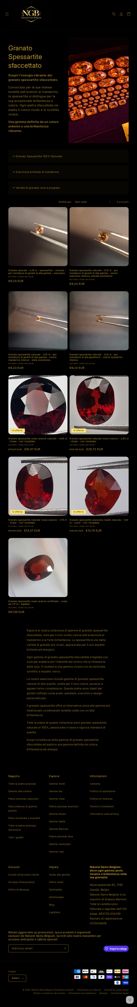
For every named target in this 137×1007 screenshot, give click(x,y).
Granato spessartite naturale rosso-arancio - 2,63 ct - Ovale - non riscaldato (99, 440)
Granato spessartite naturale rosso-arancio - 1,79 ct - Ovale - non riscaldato (37, 521)
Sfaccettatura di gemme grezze (22, 808)
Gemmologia (56, 897)
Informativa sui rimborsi (89, 990)
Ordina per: (65, 201)
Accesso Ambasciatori (21, 882)
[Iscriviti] (64, 948)
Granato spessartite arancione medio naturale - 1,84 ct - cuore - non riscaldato (99, 521)
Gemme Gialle (57, 821)
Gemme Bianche (58, 828)
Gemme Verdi (57, 783)
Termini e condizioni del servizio (49, 993)
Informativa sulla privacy (104, 813)
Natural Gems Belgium (42, 990)
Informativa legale (120, 993)
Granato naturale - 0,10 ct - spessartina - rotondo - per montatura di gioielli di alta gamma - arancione (37, 271)
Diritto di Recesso (18, 889)
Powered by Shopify (64, 990)
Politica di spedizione (102, 791)
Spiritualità (55, 889)
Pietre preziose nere (61, 836)
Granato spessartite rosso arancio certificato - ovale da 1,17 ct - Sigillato (37, 602)
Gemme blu (55, 791)
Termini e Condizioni (102, 806)
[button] (7, 14)
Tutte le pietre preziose (22, 783)
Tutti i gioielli (15, 837)
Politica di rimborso (101, 798)
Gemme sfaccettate (20, 791)
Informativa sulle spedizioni (82, 993)
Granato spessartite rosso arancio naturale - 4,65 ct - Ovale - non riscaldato (37, 440)
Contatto (95, 783)
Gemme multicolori (60, 844)
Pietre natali (56, 882)
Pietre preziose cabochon (23, 798)
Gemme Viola (57, 798)
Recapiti (104, 993)
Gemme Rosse (57, 813)
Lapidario (54, 912)
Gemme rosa (56, 851)
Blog (51, 904)
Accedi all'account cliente (23, 874)
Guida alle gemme (59, 874)
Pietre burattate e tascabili (24, 818)
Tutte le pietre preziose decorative (22, 827)
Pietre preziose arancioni (64, 806)
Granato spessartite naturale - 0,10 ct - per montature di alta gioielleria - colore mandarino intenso (96, 357)
